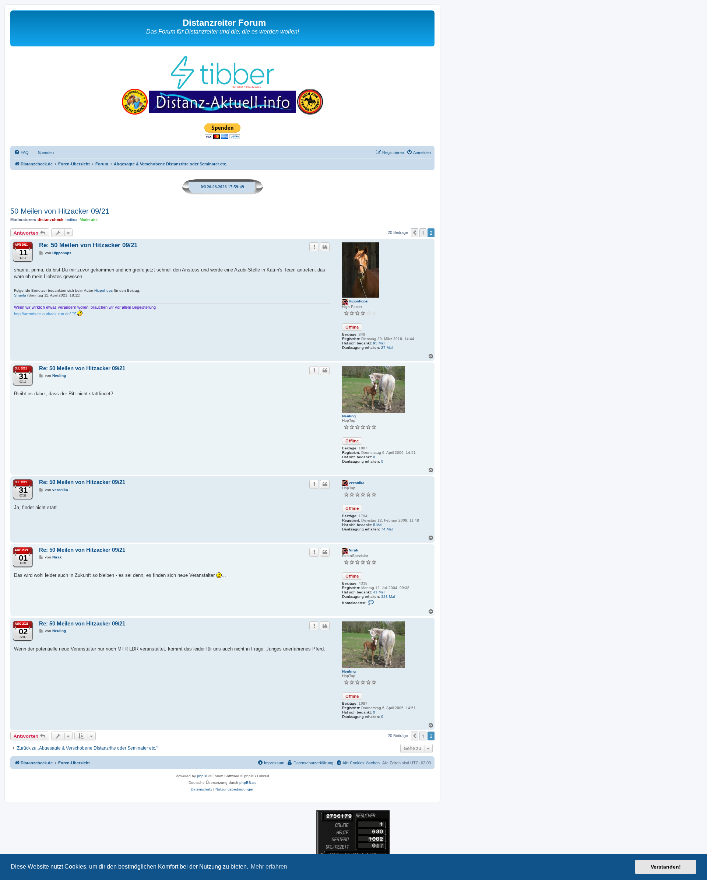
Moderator (89, 219)
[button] (414, 232)
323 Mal (388, 597)
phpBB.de (248, 783)
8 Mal (377, 525)
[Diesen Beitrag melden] (314, 246)
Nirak (353, 550)
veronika (357, 483)
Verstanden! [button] (666, 867)
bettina (71, 219)
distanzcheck (50, 219)
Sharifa (20, 295)
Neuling (349, 416)
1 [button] (423, 232)
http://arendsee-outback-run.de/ (42, 314)
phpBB (203, 776)
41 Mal (378, 592)
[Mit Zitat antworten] (325, 246)
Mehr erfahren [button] (269, 866)
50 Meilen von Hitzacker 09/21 (59, 211)
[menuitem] (21, 152)
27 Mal (387, 348)
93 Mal (378, 343)
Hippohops (358, 301)
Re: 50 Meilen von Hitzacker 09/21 (88, 245)
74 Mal (387, 529)
